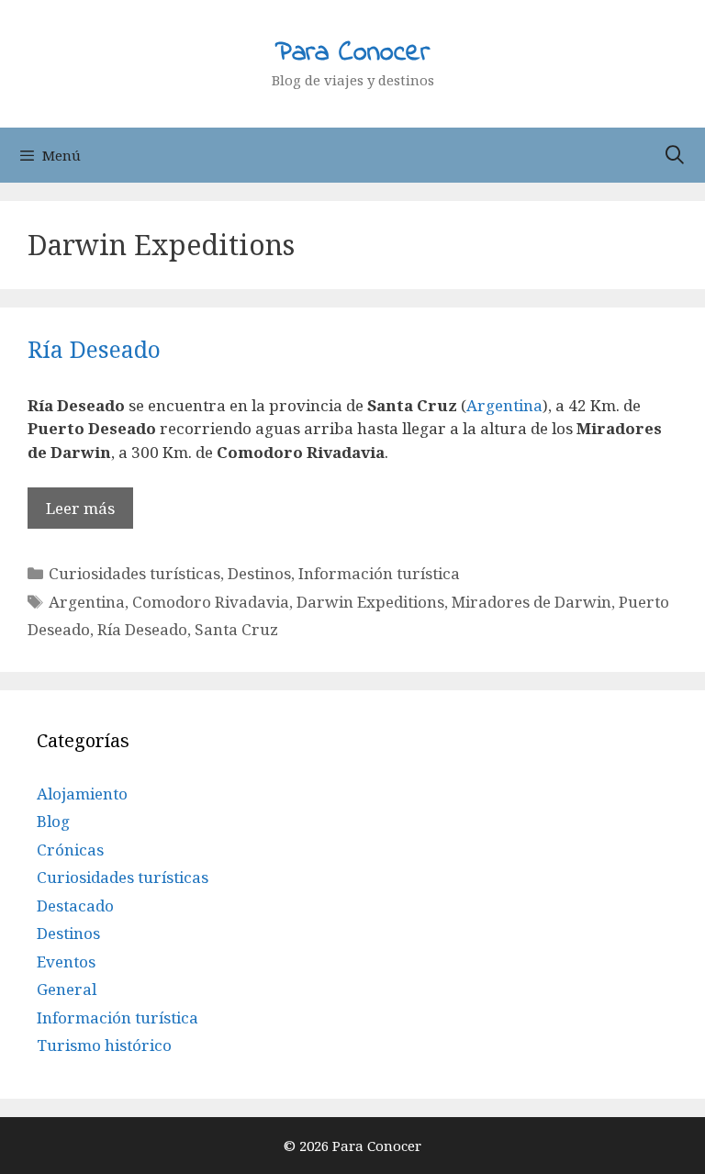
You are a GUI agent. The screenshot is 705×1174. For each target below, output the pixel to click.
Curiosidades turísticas (134, 573)
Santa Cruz (236, 629)
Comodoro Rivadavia (210, 601)
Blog (53, 821)
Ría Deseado (94, 348)
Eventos (66, 961)
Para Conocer (352, 53)
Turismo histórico (104, 1045)
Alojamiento (82, 793)
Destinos (259, 573)
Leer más (80, 508)
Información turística (379, 573)
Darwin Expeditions (370, 601)
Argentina (504, 405)
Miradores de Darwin (531, 601)
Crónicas (70, 849)
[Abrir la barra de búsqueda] (674, 155)
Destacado (75, 905)
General (66, 989)
